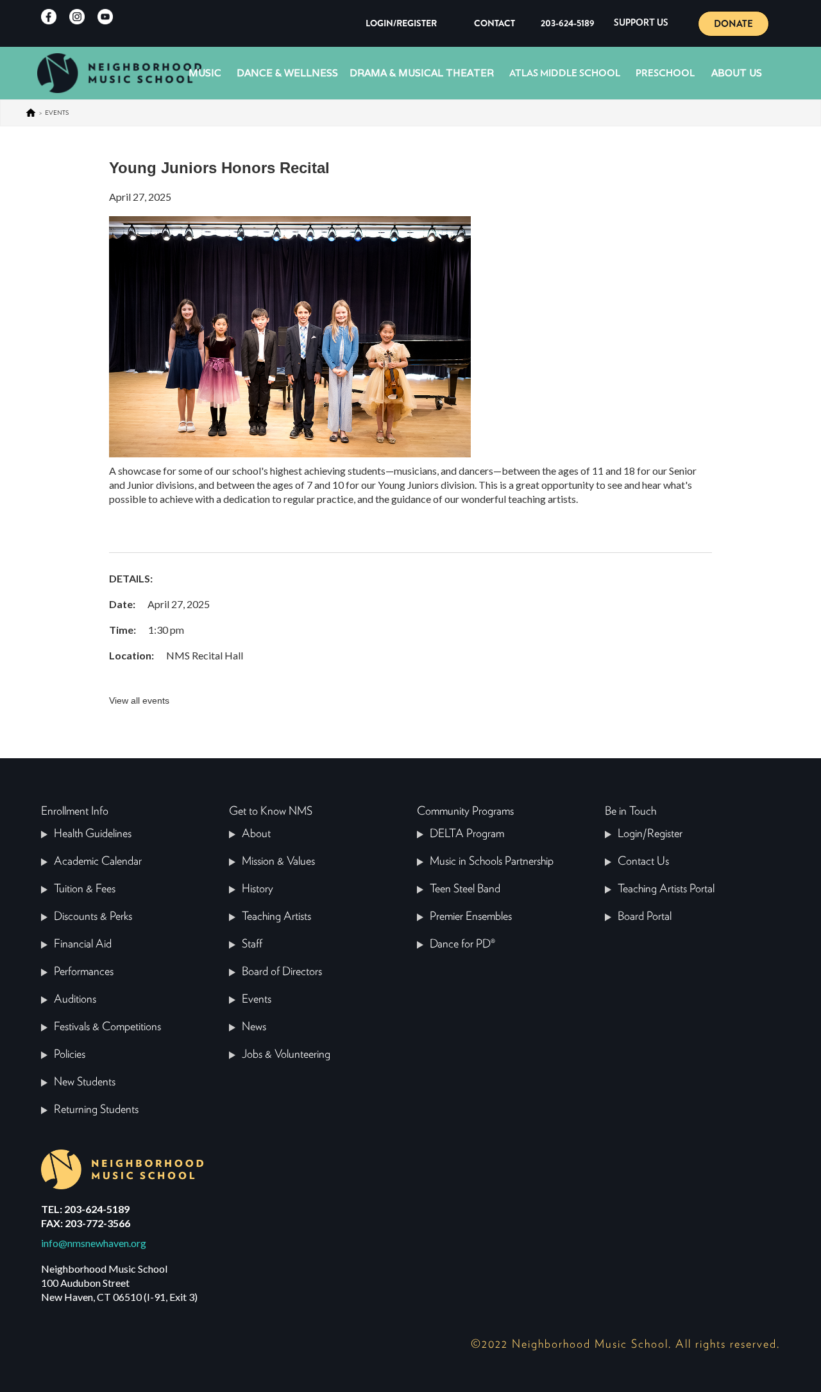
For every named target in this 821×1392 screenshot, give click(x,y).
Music (205, 73)
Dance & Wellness (287, 73)
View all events (139, 700)
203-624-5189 (568, 23)
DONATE (733, 24)
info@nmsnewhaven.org (93, 1243)
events (57, 112)
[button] (641, 23)
